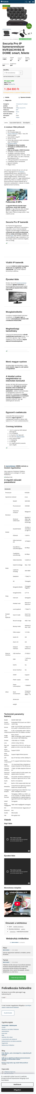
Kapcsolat (4, 1033)
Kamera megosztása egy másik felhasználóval (15, 1062)
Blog (3, 1035)
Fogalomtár (5, 1043)
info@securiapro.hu (9, 1072)
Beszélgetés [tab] (26, 122)
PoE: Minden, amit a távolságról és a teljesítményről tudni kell (16, 1053)
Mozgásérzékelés (12, 143)
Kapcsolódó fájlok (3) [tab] (15, 122)
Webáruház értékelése (17, 938)
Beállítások (17, 1084)
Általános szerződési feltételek (10, 1029)
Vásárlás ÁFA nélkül (7, 1037)
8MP (17, 110)
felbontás (14, 133)
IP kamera (21, 171)
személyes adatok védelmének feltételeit (16, 1006)
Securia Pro (12, 84)
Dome (17, 111)
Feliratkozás (8, 1013)
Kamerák (20, 57)
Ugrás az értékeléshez (25, 39)
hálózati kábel (20, 436)
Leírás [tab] (6, 122)
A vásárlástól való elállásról (9, 1039)
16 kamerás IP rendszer (22, 104)
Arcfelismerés (6, 63)
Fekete (17, 117)
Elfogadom (17, 1090)
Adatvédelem (5, 1031)
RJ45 (12, 235)
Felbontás (5, 57)
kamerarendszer (21, 283)
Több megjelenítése (17, 978)
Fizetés (4, 1027)
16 (16, 113)
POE (17, 435)
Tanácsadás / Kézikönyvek (9, 1025)
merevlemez (10, 466)
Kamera (10, 133)
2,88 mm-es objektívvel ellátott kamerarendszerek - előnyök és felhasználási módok (16, 1058)
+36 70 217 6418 (8, 1074)
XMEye (17, 108)
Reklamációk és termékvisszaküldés (12, 1041)
